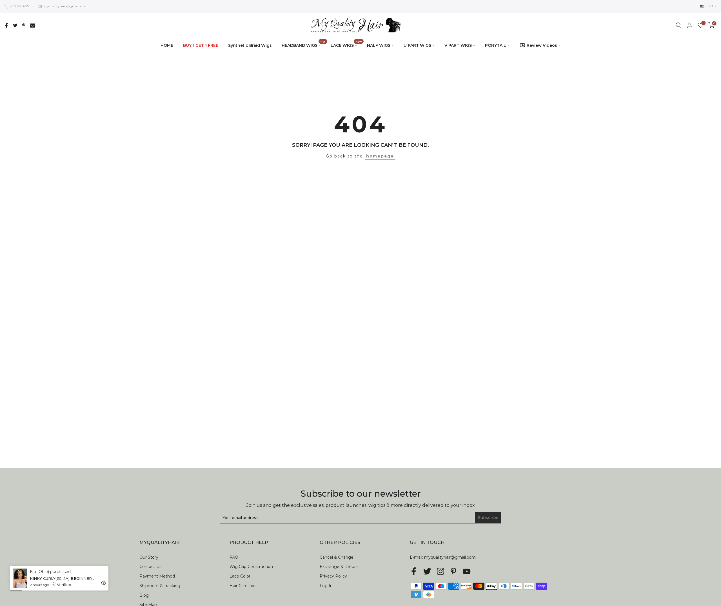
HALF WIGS (378, 45)
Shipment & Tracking (159, 585)
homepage (380, 156)
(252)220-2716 (21, 6)
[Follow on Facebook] (414, 571)
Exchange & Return (339, 566)
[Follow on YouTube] (467, 571)
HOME (167, 45)
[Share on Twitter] (15, 25)
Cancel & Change (336, 557)
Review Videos (542, 45)
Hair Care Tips (243, 585)
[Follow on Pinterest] (453, 571)
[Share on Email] (32, 25)
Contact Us (150, 566)
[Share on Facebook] (6, 25)
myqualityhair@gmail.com (65, 6)
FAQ (234, 557)
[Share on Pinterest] (24, 25)
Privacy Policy (333, 576)
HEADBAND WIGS (303, 45)
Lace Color (240, 576)
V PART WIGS (458, 45)
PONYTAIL (495, 45)
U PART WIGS (417, 45)
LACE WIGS (346, 45)
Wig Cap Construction (251, 566)
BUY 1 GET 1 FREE (200, 45)
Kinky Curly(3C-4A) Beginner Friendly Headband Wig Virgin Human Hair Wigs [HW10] (60, 578)
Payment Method (157, 576)
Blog (144, 595)
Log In (326, 585)
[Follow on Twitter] (427, 571)
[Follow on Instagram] (440, 571)
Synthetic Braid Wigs (250, 45)
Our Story (148, 557)
